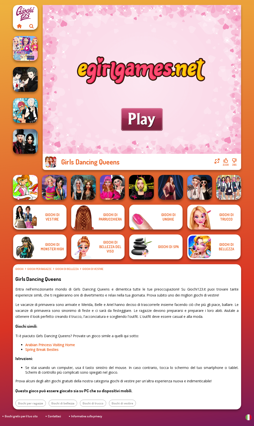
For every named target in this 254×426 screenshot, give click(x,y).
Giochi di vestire (92, 269)
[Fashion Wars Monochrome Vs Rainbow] (112, 187)
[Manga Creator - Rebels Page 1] (25, 110)
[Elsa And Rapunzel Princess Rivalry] (25, 48)
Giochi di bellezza (67, 269)
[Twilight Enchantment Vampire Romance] (25, 141)
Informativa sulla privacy (86, 416)
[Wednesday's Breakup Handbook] (199, 187)
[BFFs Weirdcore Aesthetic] (54, 187)
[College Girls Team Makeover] (228, 187)
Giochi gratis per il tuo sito (21, 416)
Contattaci (54, 416)
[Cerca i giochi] (31, 26)
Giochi (19, 269)
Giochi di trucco (93, 403)
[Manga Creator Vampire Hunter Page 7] (25, 79)
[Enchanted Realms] (83, 187)
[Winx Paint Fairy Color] (25, 187)
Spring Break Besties (42, 349)
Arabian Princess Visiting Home (50, 344)
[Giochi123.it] (19, 26)
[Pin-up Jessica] (170, 187)
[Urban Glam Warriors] (141, 187)
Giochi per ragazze (39, 269)
